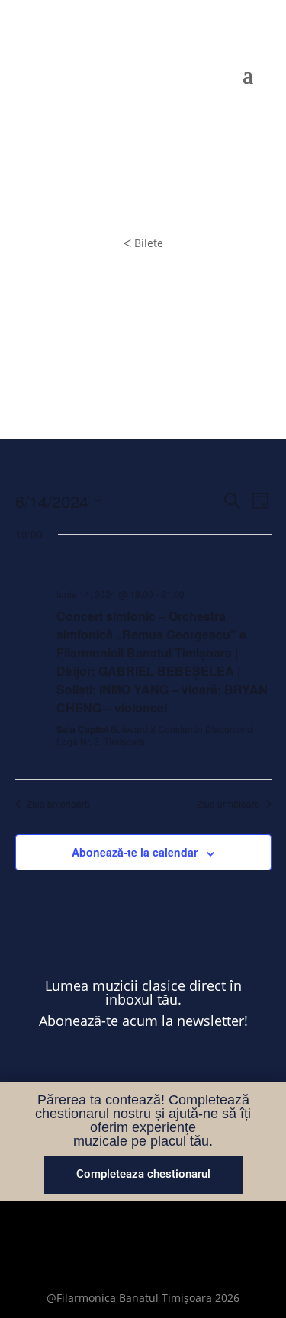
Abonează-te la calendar (135, 852)
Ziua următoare (228, 804)
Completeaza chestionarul (143, 1174)
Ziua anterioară (58, 804)
